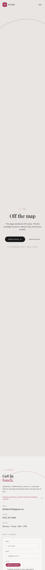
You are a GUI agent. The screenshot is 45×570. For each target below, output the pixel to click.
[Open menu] (40, 4)
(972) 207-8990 (9, 518)
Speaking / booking (13, 565)
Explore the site (34, 239)
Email (8, 551)
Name (7, 541)
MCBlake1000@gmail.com (13, 509)
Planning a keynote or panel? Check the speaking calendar (19, 498)
